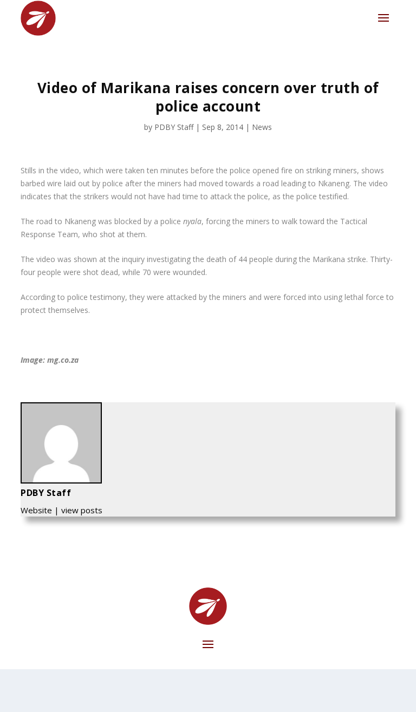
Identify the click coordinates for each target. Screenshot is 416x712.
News (262, 127)
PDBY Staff (173, 127)
